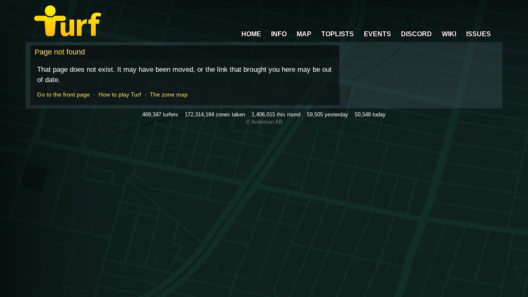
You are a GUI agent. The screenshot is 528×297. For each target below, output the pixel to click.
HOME (251, 34)
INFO (279, 34)
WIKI (449, 34)
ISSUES (478, 34)
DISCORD (416, 34)
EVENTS (377, 34)
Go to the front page (63, 94)
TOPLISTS (337, 34)
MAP (304, 34)
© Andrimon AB (264, 122)
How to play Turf (120, 94)
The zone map (169, 94)
